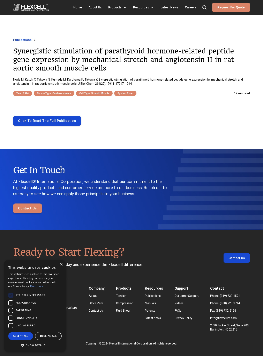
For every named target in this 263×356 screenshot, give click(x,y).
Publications (153, 295)
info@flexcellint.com (223, 318)
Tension (121, 295)
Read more (36, 286)
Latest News (169, 7)
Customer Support (187, 295)
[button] (117, 7)
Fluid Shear (123, 310)
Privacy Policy (183, 318)
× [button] (61, 264)
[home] (31, 7)
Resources (141, 7)
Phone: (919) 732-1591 (225, 295)
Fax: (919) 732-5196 (223, 310)
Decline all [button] (48, 336)
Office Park (96, 303)
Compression (124, 303)
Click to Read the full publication (47, 121)
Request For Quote (231, 7)
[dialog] (35, 306)
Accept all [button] (20, 336)
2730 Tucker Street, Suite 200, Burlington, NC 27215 (230, 327)
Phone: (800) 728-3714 (225, 303)
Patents (150, 310)
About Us (95, 7)
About (93, 295)
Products (115, 7)
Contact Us (27, 208)
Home (77, 7)
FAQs (178, 310)
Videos (179, 303)
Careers (191, 7)
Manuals (150, 303)
